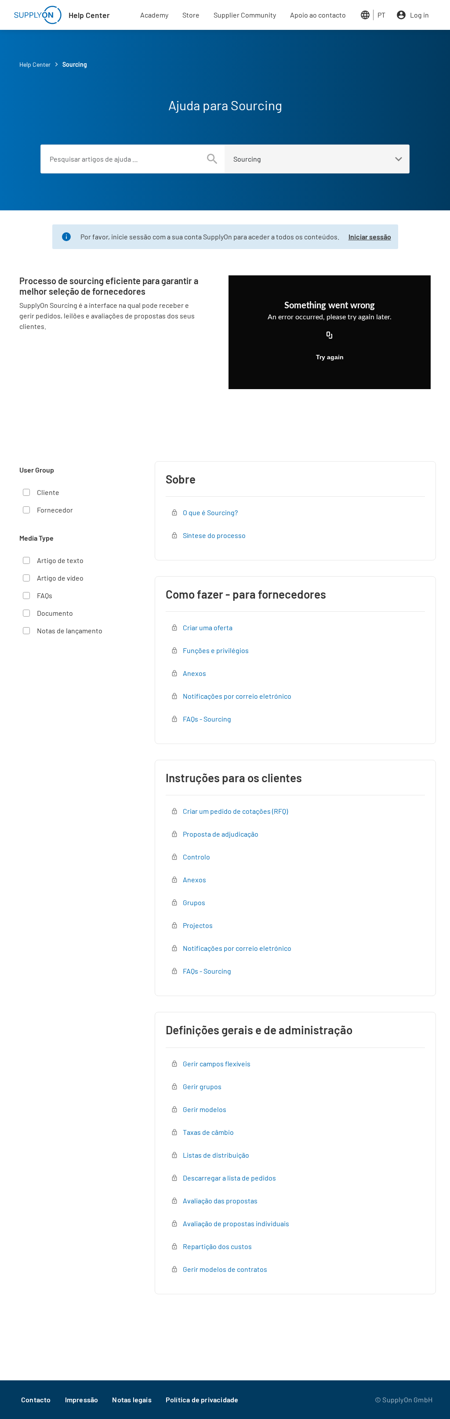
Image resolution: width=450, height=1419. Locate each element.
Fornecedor (55, 509)
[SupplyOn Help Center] (38, 15)
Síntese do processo (214, 535)
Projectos (198, 925)
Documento (55, 613)
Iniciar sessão (369, 236)
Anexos (194, 673)
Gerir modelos (204, 1109)
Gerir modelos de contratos (225, 1269)
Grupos (194, 902)
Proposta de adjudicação (220, 834)
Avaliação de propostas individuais (236, 1223)
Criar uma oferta (207, 627)
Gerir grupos (202, 1086)
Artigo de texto (60, 560)
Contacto (36, 1399)
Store (191, 15)
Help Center (89, 15)
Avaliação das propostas (220, 1200)
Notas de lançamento (69, 630)
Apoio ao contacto (318, 15)
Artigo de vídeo (60, 578)
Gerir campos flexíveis (216, 1063)
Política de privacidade (202, 1399)
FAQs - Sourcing (207, 719)
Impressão (81, 1399)
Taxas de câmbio (208, 1132)
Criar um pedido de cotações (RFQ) (235, 811)
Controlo (196, 856)
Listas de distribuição (216, 1155)
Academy (154, 15)
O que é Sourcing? (210, 512)
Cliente (48, 492)
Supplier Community (245, 15)
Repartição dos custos (217, 1246)
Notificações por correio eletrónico (237, 696)
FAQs (44, 595)
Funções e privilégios (216, 650)
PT (381, 15)
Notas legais (131, 1399)
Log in (419, 15)
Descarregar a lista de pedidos (229, 1177)
